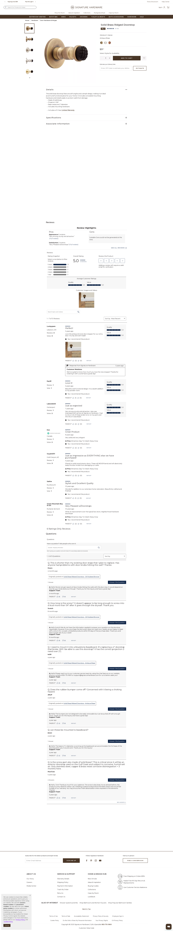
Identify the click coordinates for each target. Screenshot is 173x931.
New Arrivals (92, 879)
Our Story (30, 879)
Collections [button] (86, 13)
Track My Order (63, 889)
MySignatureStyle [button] (99, 13)
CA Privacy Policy (117, 920)
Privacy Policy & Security (100, 916)
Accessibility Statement (81, 916)
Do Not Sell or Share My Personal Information (77, 920)
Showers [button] (84, 17)
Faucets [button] (72, 17)
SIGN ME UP (71, 860)
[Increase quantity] (110, 58)
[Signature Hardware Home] (86, 7)
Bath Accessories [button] (116, 17)
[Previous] (5, 1)
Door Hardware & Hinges (48, 20)
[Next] (36, 1)
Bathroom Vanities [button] (37, 17)
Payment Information (65, 886)
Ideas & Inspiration (94, 882)
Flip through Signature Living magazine (20, 1)
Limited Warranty (68, 110)
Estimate (140, 68)
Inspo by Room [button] (113, 13)
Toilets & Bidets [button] (98, 17)
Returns (60, 893)
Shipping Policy (62, 882)
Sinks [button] (63, 17)
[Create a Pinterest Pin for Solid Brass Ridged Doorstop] (103, 28)
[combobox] (20, 7)
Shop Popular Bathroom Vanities (120, 903)
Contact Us (61, 897)
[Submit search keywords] (6, 7)
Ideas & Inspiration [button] (74, 13)
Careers (29, 882)
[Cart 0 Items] (168, 7)
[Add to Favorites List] (144, 58)
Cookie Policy (54, 920)
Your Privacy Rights (102, 920)
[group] (20, 2)
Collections (92, 889)
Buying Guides (93, 886)
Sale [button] (142, 17)
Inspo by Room (93, 893)
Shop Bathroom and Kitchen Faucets (93, 903)
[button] (30, 895)
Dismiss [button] (7, 925)
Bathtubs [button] (53, 17)
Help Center (165, 2)
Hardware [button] (131, 17)
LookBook (91, 897)
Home (27, 20)
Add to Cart (127, 58)
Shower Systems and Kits (69, 903)
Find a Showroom (152, 2)
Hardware (34, 20)
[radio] (101, 43)
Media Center (31, 886)
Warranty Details (63, 879)
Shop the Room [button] (60, 13)
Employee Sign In (118, 916)
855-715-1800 (107, 924)
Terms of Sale (66, 916)
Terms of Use (53, 916)
